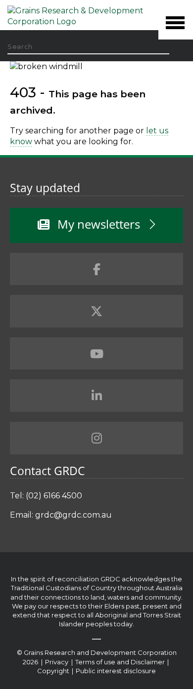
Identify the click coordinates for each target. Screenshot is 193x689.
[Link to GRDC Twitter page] (96, 311)
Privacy (57, 662)
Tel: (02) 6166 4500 (46, 495)
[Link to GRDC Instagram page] (96, 438)
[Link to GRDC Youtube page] (96, 353)
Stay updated (45, 188)
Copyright (54, 671)
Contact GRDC (47, 471)
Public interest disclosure (116, 671)
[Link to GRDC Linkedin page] (96, 395)
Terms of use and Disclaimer (120, 662)
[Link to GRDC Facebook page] (96, 269)
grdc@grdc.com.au (73, 515)
